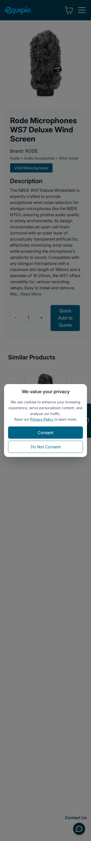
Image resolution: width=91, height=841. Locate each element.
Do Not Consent (46, 446)
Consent (45, 432)
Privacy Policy (42, 419)
